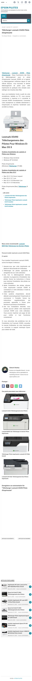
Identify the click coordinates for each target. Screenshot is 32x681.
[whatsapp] (16, 386)
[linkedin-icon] (25, 2)
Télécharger (13, 166)
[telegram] (20, 386)
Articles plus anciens (24, 538)
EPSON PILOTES (9, 7)
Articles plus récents (8, 538)
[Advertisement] (16, 562)
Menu (3, 16)
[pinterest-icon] (29, 2)
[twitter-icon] (18, 2)
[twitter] (7, 386)
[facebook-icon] (14, 2)
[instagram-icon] (22, 2)
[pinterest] (12, 386)
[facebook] (3, 386)
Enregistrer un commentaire (19, 36)
